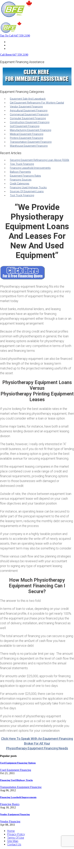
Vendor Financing (10, 821)
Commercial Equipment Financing (29, 114)
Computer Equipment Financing (28, 118)
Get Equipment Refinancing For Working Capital (37, 102)
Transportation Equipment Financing (31, 141)
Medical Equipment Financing (26, 134)
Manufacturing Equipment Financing (30, 130)
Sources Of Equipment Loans (27, 191)
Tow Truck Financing (22, 164)
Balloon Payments (20, 171)
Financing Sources (20, 179)
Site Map (12, 841)
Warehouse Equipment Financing (29, 145)
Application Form (18, 45)
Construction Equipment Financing (29, 122)
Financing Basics (9, 804)
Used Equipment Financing (15, 769)
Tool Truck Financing (22, 195)
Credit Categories (19, 183)
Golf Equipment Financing (24, 126)
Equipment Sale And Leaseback (28, 98)
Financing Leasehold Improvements (30, 167)
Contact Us (14, 48)
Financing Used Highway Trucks (28, 187)
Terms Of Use (15, 837)
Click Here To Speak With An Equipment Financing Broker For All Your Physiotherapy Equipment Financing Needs (37, 743)
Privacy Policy (16, 834)
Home (11, 41)
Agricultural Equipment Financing (28, 110)
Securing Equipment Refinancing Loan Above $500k (39, 160)
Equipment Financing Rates (25, 175)
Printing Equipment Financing (26, 138)
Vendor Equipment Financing (26, 106)
